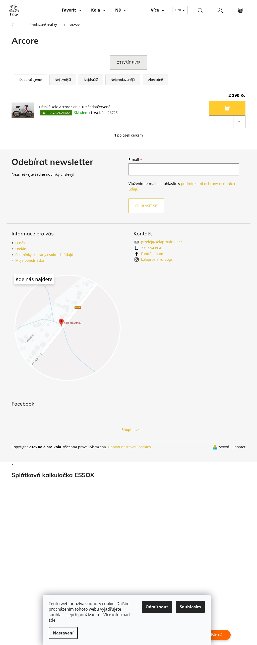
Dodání (21, 248)
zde (52, 620)
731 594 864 (151, 247)
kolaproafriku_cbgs (157, 259)
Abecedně (155, 79)
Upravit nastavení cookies (129, 446)
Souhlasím (190, 607)
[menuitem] (71, 10)
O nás (20, 242)
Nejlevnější (63, 79)
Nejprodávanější (123, 79)
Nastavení (63, 633)
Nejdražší (91, 79)
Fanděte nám (152, 253)
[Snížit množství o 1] (215, 122)
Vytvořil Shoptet (232, 446)
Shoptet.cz (130, 429)
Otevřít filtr (129, 62)
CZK (178, 10)
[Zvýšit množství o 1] (239, 122)
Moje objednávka (29, 260)
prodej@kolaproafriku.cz (161, 241)
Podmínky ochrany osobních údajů (44, 254)
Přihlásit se (146, 205)
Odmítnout (157, 607)
